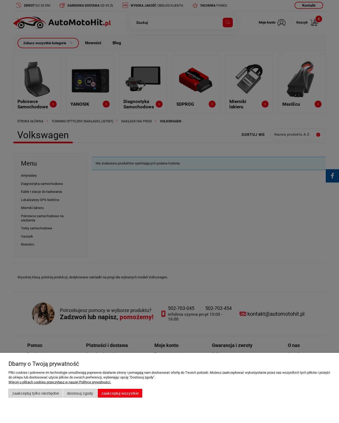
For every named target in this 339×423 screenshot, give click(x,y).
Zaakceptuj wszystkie (120, 393)
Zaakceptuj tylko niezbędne (35, 393)
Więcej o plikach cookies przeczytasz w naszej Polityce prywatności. (59, 382)
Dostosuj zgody (80, 393)
